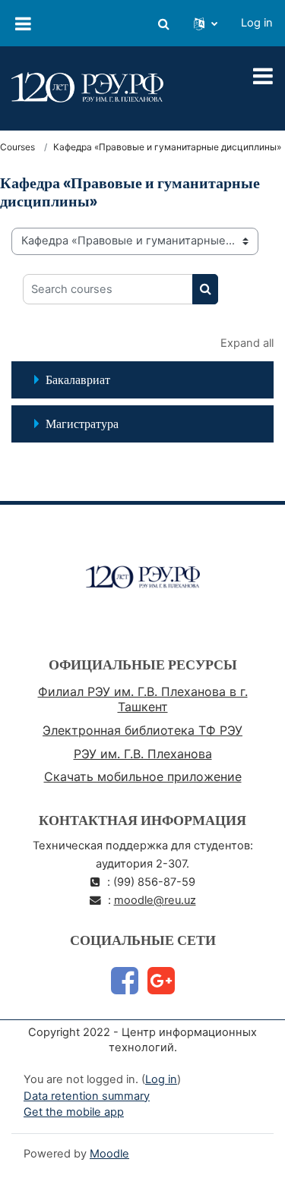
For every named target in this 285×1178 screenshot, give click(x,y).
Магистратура (82, 423)
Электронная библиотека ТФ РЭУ (142, 730)
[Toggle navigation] (263, 76)
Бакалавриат (78, 379)
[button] (163, 23)
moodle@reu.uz (155, 900)
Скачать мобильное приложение (143, 776)
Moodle (109, 1154)
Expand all (247, 343)
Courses (17, 147)
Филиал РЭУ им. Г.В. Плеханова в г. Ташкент (143, 699)
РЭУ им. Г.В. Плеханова (143, 753)
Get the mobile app (74, 1112)
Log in (257, 23)
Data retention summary (87, 1096)
